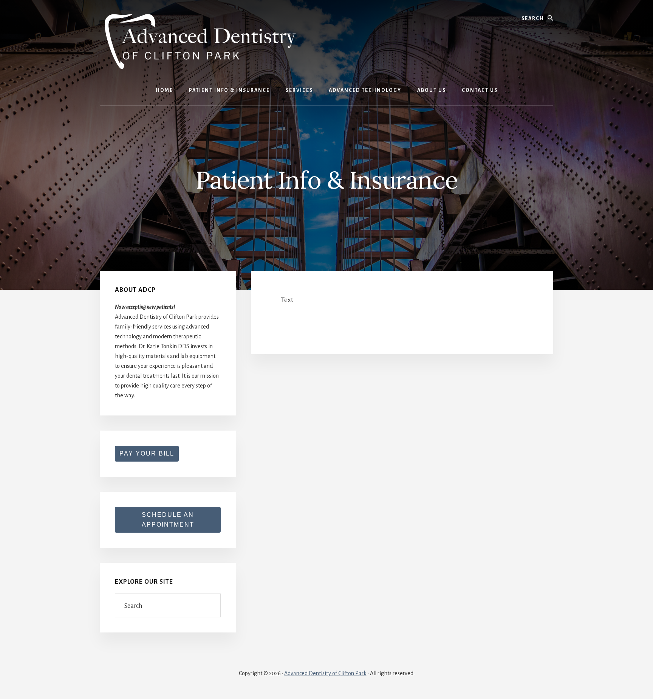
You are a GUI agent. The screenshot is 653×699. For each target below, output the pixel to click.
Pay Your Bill (146, 453)
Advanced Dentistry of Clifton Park (325, 673)
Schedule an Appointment (168, 519)
